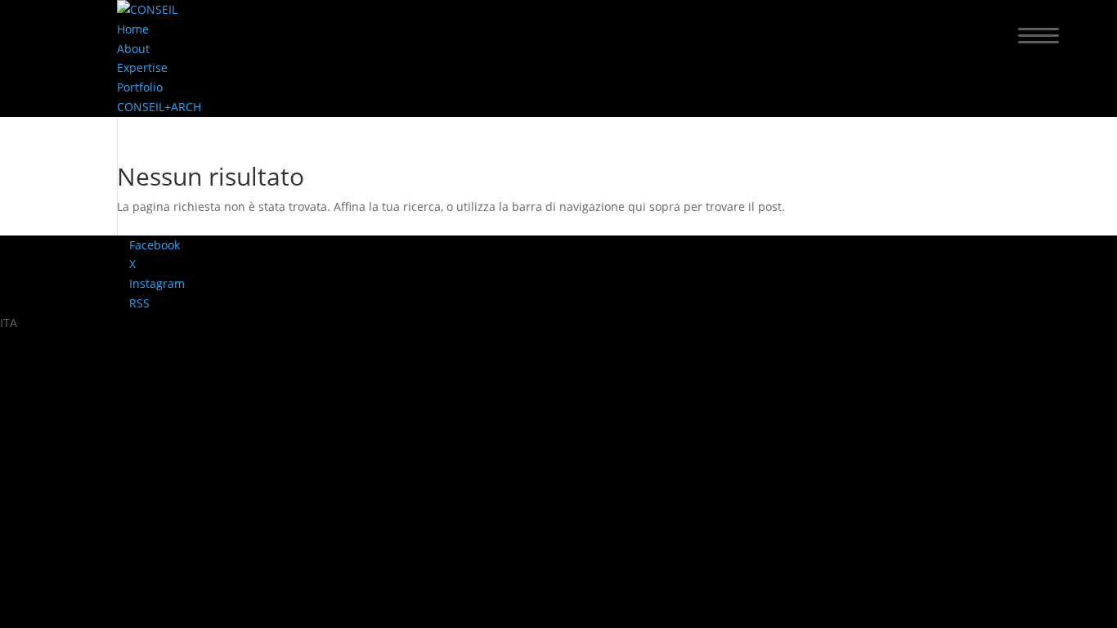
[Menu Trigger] (1038, 34)
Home (133, 29)
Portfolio (140, 87)
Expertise (142, 67)
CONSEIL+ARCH (159, 106)
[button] (558, 323)
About (133, 48)
